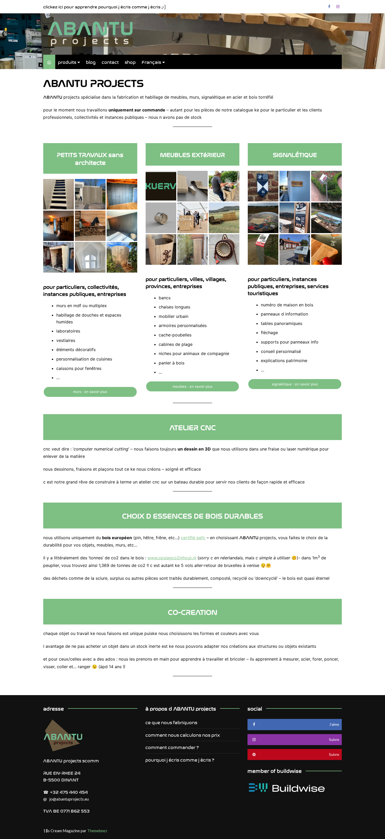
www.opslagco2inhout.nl (171, 557)
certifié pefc (193, 537)
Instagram (338, 6)
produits (67, 62)
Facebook (329, 6)
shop (130, 62)
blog (91, 62)
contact (110, 62)
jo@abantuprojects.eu (69, 798)
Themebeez (97, 830)
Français (151, 62)
